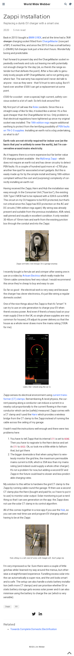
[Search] (65, 4)
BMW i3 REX (35, 37)
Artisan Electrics (31, 275)
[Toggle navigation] (3, 4)
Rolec (36, 107)
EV (16, 606)
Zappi (7, 606)
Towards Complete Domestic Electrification (33, 629)
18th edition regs (40, 122)
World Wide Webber (37, 4)
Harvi (34, 414)
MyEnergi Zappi (48, 158)
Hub (63, 510)
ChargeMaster (50, 41)
